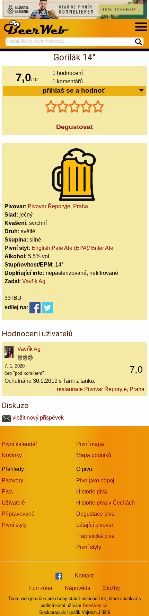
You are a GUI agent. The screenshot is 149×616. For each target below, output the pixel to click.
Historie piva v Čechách (105, 503)
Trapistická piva (95, 536)
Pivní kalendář (19, 444)
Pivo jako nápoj (95, 480)
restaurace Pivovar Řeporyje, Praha (100, 389)
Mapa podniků (93, 455)
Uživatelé (13, 503)
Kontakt (84, 576)
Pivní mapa (90, 444)
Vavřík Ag (33, 281)
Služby (111, 588)
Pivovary (12, 480)
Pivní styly (14, 525)
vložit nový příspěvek (37, 418)
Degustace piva (95, 514)
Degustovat (74, 126)
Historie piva (91, 492)
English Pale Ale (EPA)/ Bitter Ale (72, 248)
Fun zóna (40, 588)
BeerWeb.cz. (96, 605)
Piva (7, 492)
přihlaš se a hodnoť (74, 90)
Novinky (12, 455)
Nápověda (77, 588)
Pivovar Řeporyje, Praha (58, 206)
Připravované (18, 514)
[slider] (74, 106)
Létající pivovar (94, 525)
